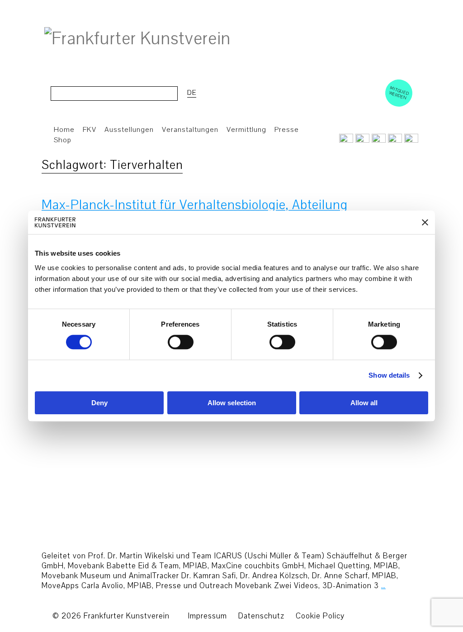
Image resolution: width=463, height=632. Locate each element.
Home (64, 130)
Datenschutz (261, 616)
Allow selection (232, 403)
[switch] (181, 342)
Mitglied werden (399, 92)
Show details (389, 375)
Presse (286, 130)
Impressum (207, 616)
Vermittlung (246, 130)
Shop (62, 140)
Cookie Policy (320, 616)
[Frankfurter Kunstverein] (137, 39)
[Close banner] (425, 222)
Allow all (364, 403)
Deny (99, 403)
